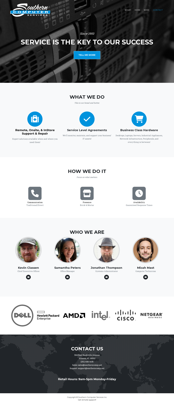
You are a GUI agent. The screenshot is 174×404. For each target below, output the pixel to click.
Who (146, 10)
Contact (158, 10)
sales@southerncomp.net (90, 365)
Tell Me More (87, 55)
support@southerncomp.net (91, 368)
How (137, 10)
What (128, 10)
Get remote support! (87, 400)
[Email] (28, 277)
